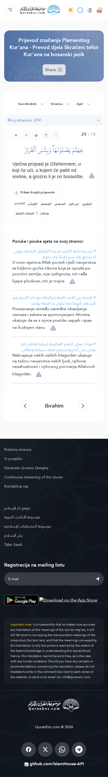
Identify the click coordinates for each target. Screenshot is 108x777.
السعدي (60, 204)
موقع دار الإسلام (17, 508)
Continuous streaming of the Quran (33, 477)
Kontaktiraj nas (16, 486)
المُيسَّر (32, 204)
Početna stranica (17, 449)
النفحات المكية (25, 213)
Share (51, 69)
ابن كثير (74, 204)
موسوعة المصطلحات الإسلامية (27, 526)
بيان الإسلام (13, 535)
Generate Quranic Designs (26, 467)
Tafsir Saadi (13, 544)
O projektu (13, 458)
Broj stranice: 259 (24, 120)
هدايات (44, 213)
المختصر (46, 204)
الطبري (86, 204)
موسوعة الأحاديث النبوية (22, 517)
